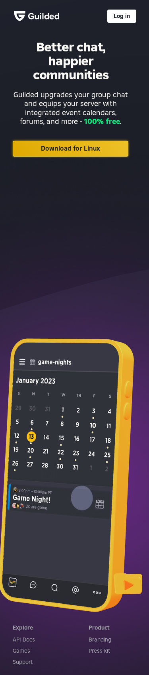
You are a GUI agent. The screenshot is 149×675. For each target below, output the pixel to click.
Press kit (99, 651)
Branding (100, 639)
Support (23, 662)
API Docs (24, 639)
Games (21, 651)
